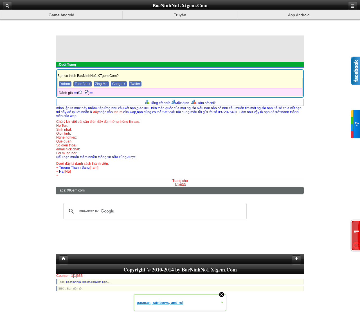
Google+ (118, 84)
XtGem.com (76, 190)
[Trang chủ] (62, 259)
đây (96, 112)
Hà (61, 171)
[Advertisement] (180, 48)
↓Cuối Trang (66, 64)
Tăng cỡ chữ (159, 103)
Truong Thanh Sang (74, 168)
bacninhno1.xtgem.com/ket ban (86, 281)
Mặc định (182, 103)
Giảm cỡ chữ (205, 103)
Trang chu (180, 181)
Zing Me (101, 84)
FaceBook (82, 84)
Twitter (135, 84)
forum (118, 112)
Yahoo (65, 84)
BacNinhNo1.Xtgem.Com (180, 5)
